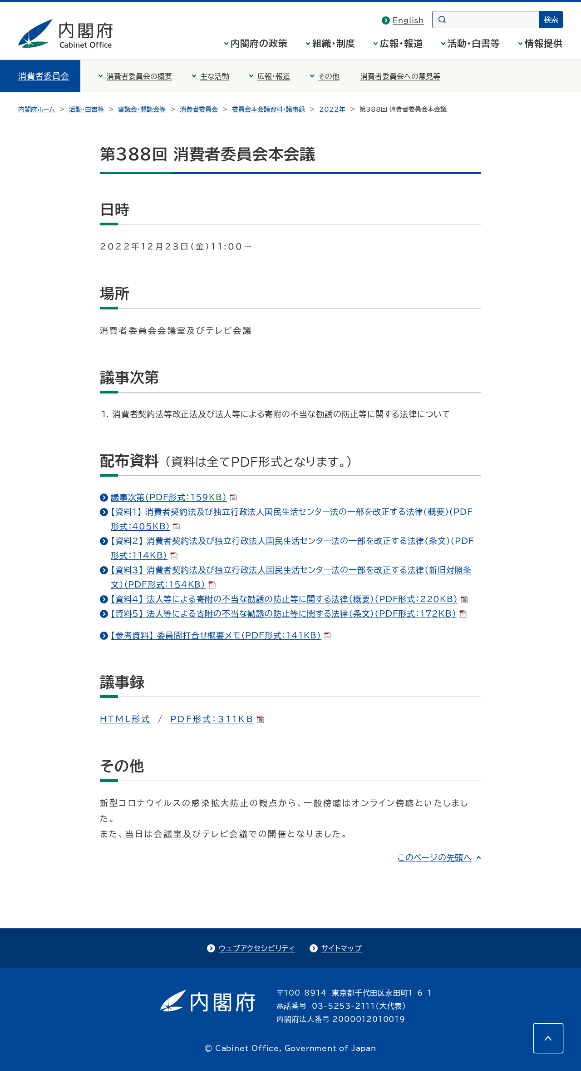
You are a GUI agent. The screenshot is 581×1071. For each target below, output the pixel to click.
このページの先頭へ (435, 857)
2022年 (332, 109)
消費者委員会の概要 (139, 76)
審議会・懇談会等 (142, 109)
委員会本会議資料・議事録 (268, 109)
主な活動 (214, 76)
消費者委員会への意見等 (400, 76)
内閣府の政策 (259, 43)
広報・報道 (401, 43)
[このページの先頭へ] (548, 1038)
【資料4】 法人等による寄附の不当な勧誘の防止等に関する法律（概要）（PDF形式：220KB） (284, 599)
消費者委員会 (43, 76)
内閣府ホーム (36, 109)
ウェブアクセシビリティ (257, 948)
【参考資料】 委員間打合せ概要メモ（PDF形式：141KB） (216, 635)
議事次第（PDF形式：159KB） (169, 497)
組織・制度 (333, 43)
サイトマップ (341, 948)
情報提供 (544, 43)
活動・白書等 (474, 43)
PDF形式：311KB (212, 719)
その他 (329, 76)
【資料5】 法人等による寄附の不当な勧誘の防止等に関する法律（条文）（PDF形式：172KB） (284, 613)
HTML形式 (125, 719)
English (408, 20)
